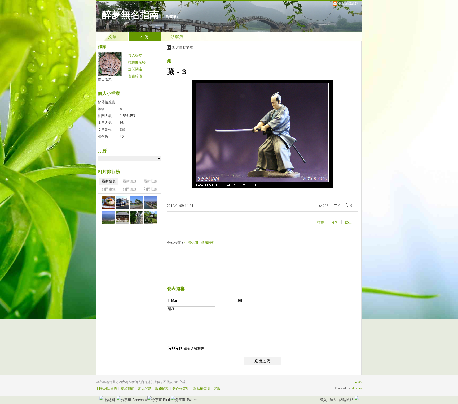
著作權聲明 (181, 388)
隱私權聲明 (201, 388)
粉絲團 (110, 400)
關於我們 (127, 388)
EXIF (348, 222)
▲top (358, 382)
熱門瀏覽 (109, 189)
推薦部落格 (137, 62)
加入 (332, 400)
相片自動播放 (182, 47)
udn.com (356, 388)
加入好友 (135, 55)
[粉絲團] (101, 398)
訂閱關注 (135, 69)
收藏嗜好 (208, 243)
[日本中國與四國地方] (108, 202)
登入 (323, 400)
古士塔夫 (105, 79)
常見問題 (145, 388)
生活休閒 (191, 243)
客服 (217, 388)
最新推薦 (150, 181)
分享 (334, 222)
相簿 (144, 37)
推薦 (320, 222)
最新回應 (129, 181)
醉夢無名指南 (130, 15)
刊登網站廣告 (106, 388)
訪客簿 (177, 37)
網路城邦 (346, 400)
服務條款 (162, 388)
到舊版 (171, 17)
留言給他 (135, 76)
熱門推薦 (150, 189)
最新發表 (109, 181)
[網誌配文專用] (122, 202)
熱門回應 (129, 189)
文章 (112, 37)
